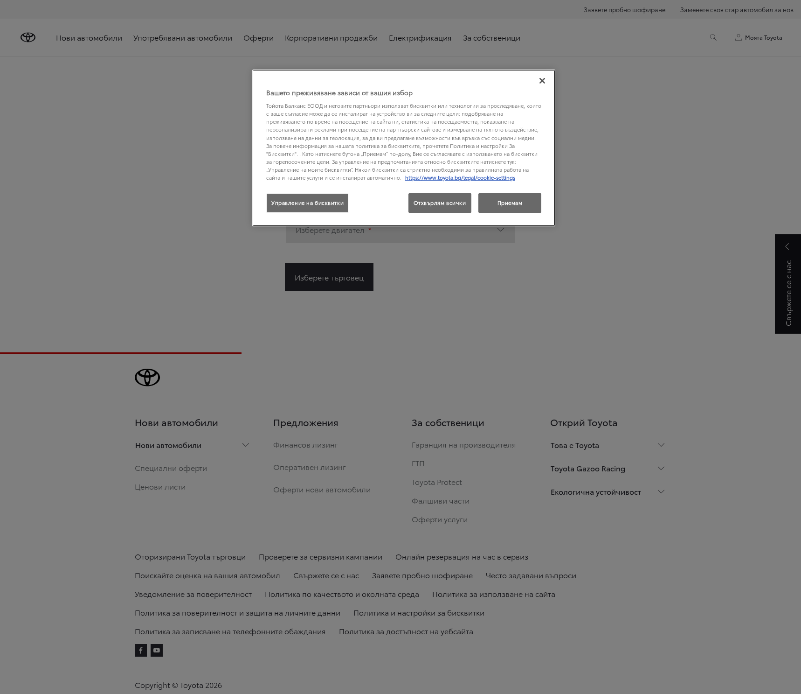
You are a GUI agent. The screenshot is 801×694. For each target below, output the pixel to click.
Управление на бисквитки (307, 202)
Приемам (510, 202)
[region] (403, 148)
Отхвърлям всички (440, 202)
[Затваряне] (542, 80)
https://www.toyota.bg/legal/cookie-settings (460, 177)
